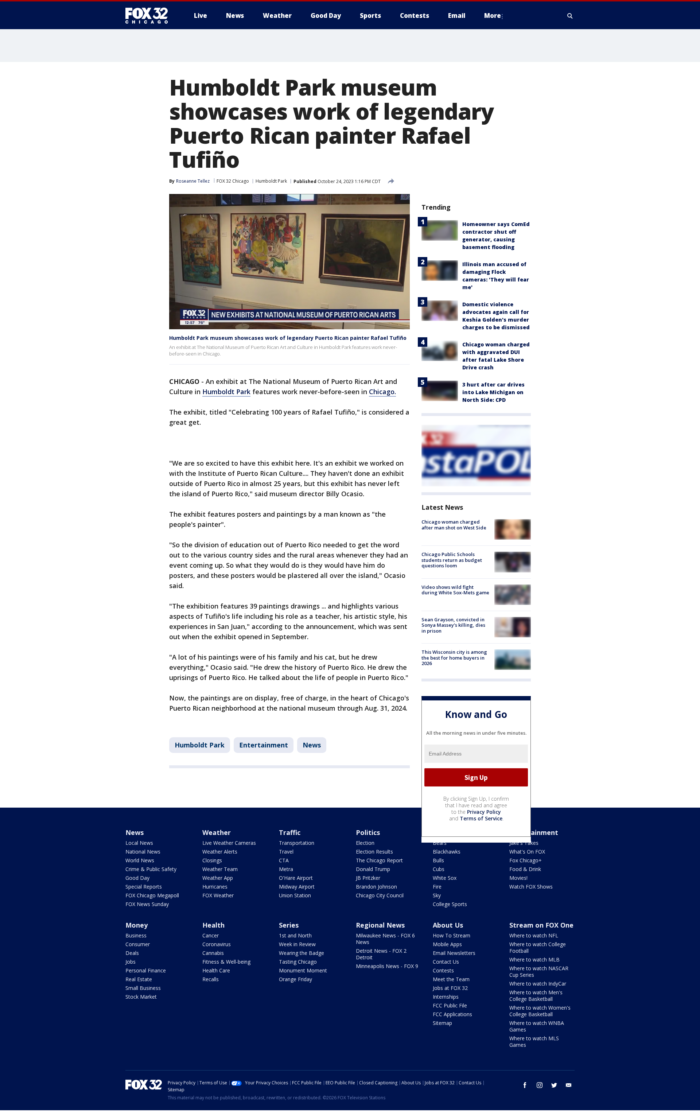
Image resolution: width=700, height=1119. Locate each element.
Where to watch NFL (533, 935)
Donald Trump (373, 869)
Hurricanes (215, 886)
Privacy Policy (484, 811)
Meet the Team (451, 979)
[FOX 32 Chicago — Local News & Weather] (149, 15)
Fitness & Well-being (226, 961)
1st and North (295, 935)
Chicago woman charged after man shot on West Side (453, 524)
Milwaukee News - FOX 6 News (385, 938)
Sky (437, 895)
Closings (212, 860)
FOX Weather (218, 895)
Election (365, 842)
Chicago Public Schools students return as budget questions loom (451, 560)
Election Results (374, 851)
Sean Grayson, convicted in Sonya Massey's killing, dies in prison (453, 625)
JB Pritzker (368, 877)
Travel (286, 851)
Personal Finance (145, 970)
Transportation (296, 842)
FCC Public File (450, 1005)
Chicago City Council (380, 895)
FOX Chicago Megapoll (152, 895)
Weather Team (220, 869)
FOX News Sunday (147, 904)
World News (139, 860)
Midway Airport (297, 886)
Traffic (289, 832)
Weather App (217, 877)
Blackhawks (446, 851)
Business (136, 935)
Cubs (438, 869)
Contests (443, 970)
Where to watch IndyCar (537, 983)
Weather (216, 832)
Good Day (137, 877)
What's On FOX (527, 851)
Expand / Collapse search (570, 15)
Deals (132, 952)
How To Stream (451, 935)
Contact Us (446, 961)
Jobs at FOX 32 (450, 987)
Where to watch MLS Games (534, 1041)
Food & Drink (525, 869)
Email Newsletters (454, 952)
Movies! (518, 877)
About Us (448, 925)
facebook (525, 1085)
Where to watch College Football (537, 947)
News (312, 745)
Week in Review (297, 944)
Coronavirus (216, 944)
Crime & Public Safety (150, 869)
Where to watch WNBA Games (536, 1026)
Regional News (380, 925)
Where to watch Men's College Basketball (536, 995)
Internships (446, 996)
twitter (554, 1085)
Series (289, 925)
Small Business (143, 987)
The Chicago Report (379, 860)
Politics (368, 832)
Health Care (216, 970)
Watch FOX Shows (531, 886)
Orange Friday (295, 979)
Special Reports (143, 886)
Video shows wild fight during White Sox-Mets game (455, 590)
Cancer (210, 935)
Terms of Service (481, 818)
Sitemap (442, 1022)
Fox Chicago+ (525, 860)
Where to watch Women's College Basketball (540, 1011)
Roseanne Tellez (193, 181)
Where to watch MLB (534, 959)
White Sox (444, 877)
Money (136, 925)
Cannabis (213, 952)
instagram (539, 1085)
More (492, 15)
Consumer (137, 944)
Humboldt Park (271, 181)
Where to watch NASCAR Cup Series (538, 971)
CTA (284, 860)
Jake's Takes (523, 842)
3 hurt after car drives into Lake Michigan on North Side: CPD (493, 392)
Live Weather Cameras (229, 842)
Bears (440, 842)
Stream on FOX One (541, 925)
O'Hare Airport (296, 877)
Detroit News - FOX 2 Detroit (381, 954)
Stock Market (141, 996)
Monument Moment (303, 970)
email (569, 1085)
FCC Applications (452, 1014)
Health (213, 925)
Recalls (210, 979)
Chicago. (382, 391)
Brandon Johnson (376, 886)
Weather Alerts (219, 851)
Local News (139, 842)
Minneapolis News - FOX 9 (387, 966)
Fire (437, 886)
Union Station (295, 895)
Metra (286, 869)
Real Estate (138, 979)
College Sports (450, 904)
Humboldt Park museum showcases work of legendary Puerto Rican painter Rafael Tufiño (288, 337)
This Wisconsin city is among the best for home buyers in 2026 (454, 658)
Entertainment (263, 745)
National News (142, 851)
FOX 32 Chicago (233, 181)
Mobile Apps (447, 944)
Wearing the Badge (301, 952)
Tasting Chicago (298, 961)
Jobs (130, 961)
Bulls (438, 860)
